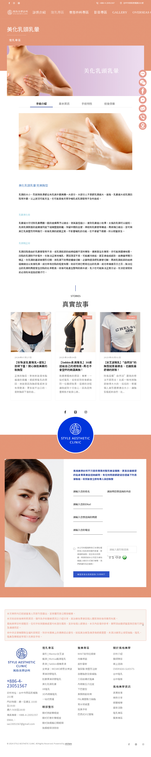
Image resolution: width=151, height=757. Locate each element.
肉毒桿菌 (82, 659)
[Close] (143, 625)
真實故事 (118, 692)
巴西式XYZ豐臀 (85, 714)
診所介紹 (39, 12)
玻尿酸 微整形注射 (87, 669)
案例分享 (118, 697)
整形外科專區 (79, 12)
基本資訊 (64, 103)
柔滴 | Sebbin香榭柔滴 (54, 664)
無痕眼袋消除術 (50, 728)
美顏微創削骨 (85, 694)
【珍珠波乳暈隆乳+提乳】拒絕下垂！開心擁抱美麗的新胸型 (31, 366)
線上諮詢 (118, 664)
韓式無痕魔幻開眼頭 (53, 723)
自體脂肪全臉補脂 (87, 674)
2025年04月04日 (68, 357)
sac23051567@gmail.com (21, 724)
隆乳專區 (57, 12)
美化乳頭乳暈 (49, 684)
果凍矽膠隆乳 (49, 674)
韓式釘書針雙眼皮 (51, 718)
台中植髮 (118, 679)
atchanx (68, 743)
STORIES (42, 317)
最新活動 (118, 707)
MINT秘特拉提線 (87, 654)
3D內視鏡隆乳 (49, 694)
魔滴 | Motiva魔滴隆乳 (54, 659)
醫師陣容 (118, 659)
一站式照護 (48, 699)
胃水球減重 (84, 704)
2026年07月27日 (23, 357)
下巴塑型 (82, 689)
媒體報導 (118, 702)
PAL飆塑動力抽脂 (87, 699)
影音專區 (100, 12)
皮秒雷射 (82, 664)
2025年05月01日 (112, 357)
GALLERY (119, 12)
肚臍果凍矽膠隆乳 (51, 679)
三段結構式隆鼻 (86, 679)
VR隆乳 (46, 689)
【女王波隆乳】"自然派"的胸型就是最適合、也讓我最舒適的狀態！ (120, 366)
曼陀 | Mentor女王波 (53, 654)
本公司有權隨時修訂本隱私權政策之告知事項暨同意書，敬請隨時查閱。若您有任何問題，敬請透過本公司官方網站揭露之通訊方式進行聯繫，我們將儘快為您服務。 (89, 555)
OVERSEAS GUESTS (123, 669)
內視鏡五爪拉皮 (86, 684)
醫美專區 (118, 718)
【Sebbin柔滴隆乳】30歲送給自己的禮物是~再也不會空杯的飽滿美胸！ (75, 366)
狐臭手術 (82, 709)
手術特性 (87, 103)
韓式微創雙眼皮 (50, 713)
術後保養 (109, 103)
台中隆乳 (118, 674)
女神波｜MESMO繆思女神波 (57, 669)
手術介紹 (41, 103)
